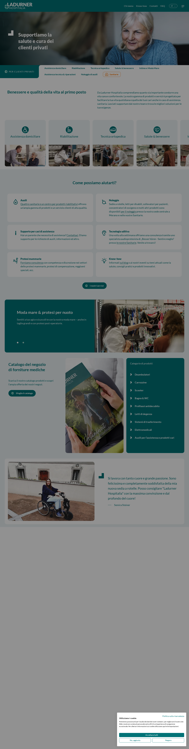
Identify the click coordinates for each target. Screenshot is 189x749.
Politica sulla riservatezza (173, 716)
